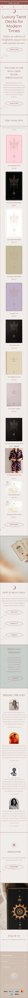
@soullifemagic (21, 939)
